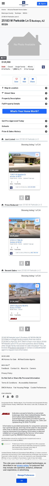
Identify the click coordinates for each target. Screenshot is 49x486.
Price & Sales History (11, 131)
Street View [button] (9, 93)
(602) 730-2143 (34, 252)
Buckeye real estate (17, 348)
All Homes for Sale (9, 359)
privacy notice (23, 465)
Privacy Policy (7, 373)
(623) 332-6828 (31, 187)
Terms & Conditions (9, 383)
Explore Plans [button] (27, 449)
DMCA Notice (7, 388)
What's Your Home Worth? (24, 111)
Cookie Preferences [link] (38, 388)
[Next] (27, 197)
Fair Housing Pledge (21, 388)
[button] (42, 3)
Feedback (5, 368)
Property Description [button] (11, 98)
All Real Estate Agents (26, 359)
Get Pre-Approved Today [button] (13, 121)
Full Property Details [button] (11, 104)
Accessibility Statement (28, 383)
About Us (24, 368)
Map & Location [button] (11, 88)
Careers (33, 368)
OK (22, 481)
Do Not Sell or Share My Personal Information (21, 378)
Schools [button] (5, 126)
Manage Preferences (26, 475)
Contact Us (15, 368)
